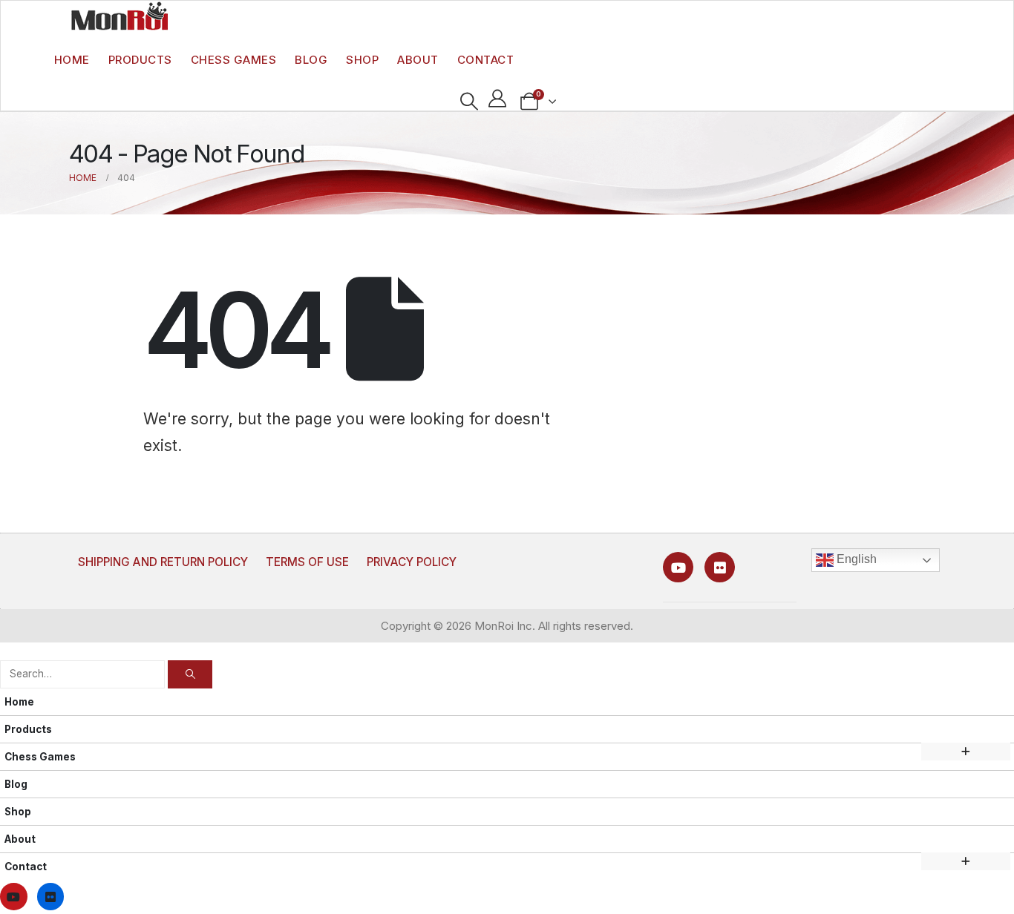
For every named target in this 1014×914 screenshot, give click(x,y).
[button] (469, 102)
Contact (485, 60)
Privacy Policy (412, 562)
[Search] (190, 674)
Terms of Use (307, 562)
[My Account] (497, 98)
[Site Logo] (120, 15)
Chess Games (234, 60)
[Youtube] (678, 567)
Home (72, 60)
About (418, 60)
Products (140, 60)
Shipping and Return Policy (163, 562)
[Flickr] (719, 567)
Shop (362, 60)
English (855, 559)
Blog (311, 60)
